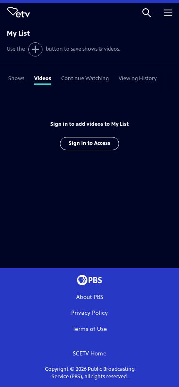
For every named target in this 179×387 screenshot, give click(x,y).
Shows (16, 78)
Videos (42, 78)
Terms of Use (89, 329)
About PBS (89, 297)
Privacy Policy (89, 312)
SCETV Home (90, 353)
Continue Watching (85, 78)
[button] (146, 12)
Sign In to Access (89, 143)
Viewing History (138, 78)
